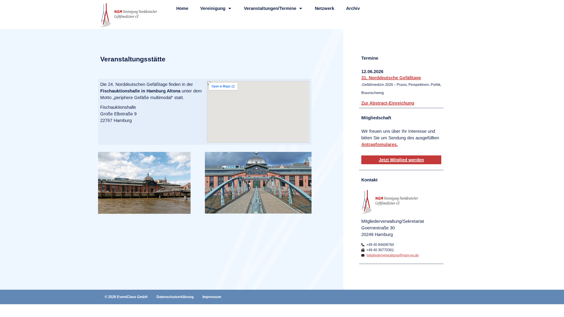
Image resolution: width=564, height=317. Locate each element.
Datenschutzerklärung (175, 297)
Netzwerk (324, 8)
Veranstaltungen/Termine (270, 8)
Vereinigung (212, 8)
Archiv (353, 8)
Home (182, 8)
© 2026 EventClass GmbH (126, 297)
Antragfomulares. (379, 144)
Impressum (211, 297)
